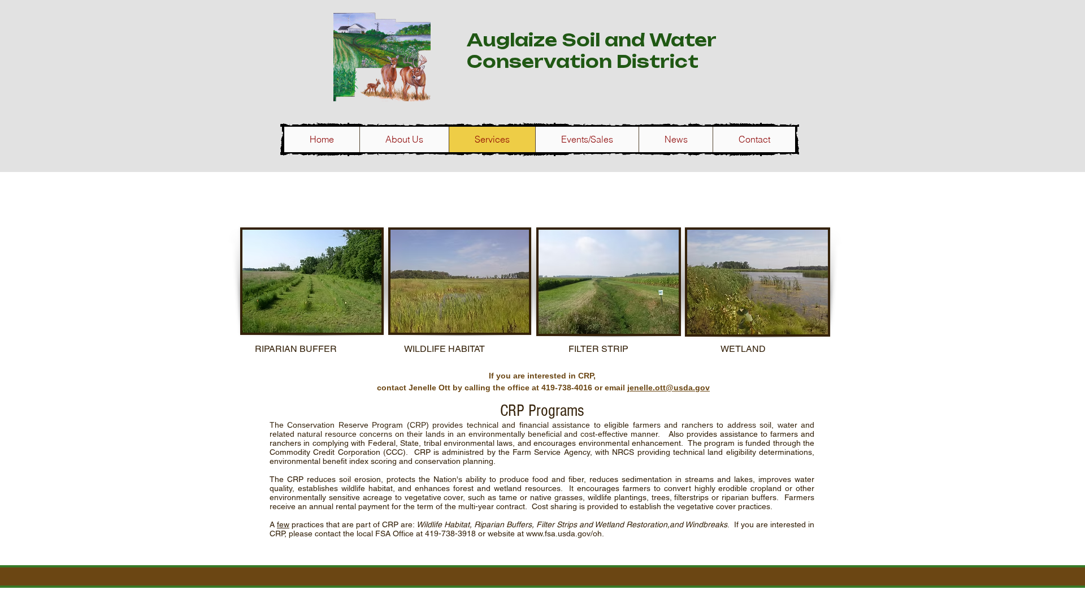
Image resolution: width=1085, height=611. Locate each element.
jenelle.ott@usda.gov (668, 387)
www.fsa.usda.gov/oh (564, 533)
